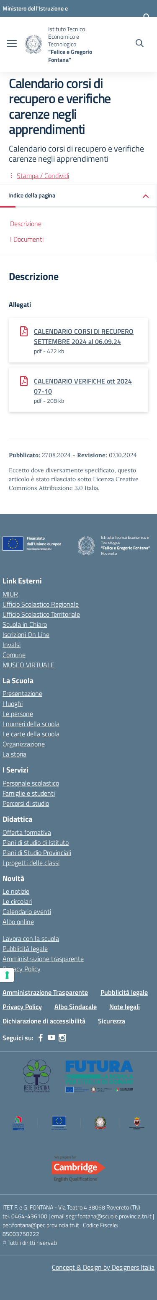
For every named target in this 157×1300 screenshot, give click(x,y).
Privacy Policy (22, 969)
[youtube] (51, 1038)
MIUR (10, 594)
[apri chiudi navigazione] (12, 44)
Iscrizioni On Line (26, 634)
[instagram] (62, 1038)
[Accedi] (146, 17)
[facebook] (40, 1038)
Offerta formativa (27, 832)
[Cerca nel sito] (139, 44)
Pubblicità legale (25, 948)
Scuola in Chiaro (25, 624)
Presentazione (22, 693)
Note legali (124, 1007)
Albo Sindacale (75, 1007)
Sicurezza (111, 1021)
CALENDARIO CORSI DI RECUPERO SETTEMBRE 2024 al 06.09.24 (84, 336)
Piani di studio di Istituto (36, 842)
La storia (14, 754)
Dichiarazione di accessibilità (44, 1021)
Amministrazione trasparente (43, 959)
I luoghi (13, 703)
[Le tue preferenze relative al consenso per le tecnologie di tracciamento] (7, 975)
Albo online (18, 921)
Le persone (18, 714)
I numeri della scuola (31, 724)
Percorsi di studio (26, 803)
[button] (78, 196)
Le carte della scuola (31, 734)
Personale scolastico (31, 783)
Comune (14, 655)
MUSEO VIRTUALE (28, 665)
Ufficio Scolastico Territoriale (41, 614)
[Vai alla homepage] (33, 44)
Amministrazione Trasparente (45, 992)
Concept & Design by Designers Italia (103, 1267)
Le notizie (16, 891)
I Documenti (27, 239)
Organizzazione (24, 744)
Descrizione (25, 223)
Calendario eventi (27, 911)
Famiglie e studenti (29, 793)
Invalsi (12, 644)
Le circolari (17, 901)
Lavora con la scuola (31, 938)
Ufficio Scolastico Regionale (41, 604)
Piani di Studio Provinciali (37, 852)
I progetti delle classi (31, 863)
